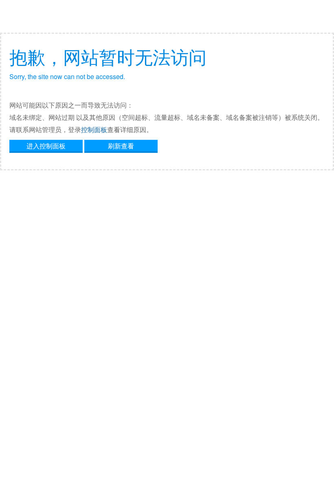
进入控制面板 (46, 145)
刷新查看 (121, 145)
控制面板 (94, 129)
